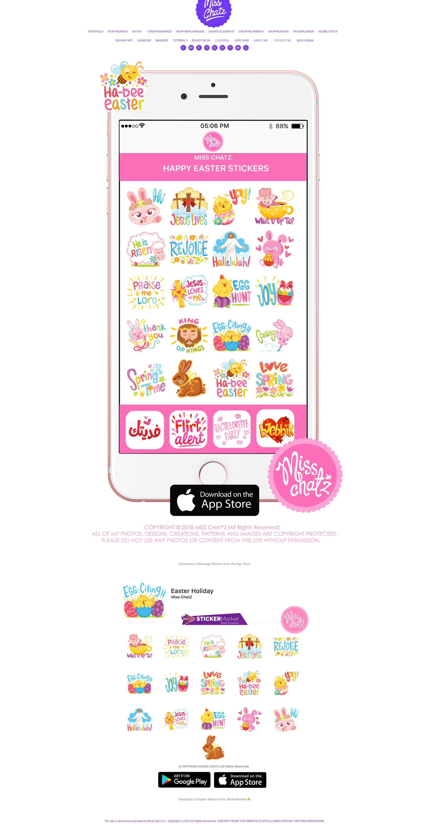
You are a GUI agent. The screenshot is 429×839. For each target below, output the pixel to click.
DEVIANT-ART (124, 40)
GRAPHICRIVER (278, 31)
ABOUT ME (261, 40)
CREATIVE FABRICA (251, 31)
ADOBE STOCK (327, 31)
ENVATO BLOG (201, 40)
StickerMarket (236, 799)
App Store (243, 564)
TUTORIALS (180, 40)
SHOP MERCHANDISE (190, 31)
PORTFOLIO (95, 31)
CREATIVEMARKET (159, 31)
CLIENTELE (222, 40)
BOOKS (137, 31)
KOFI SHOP (242, 40)
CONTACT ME (282, 40)
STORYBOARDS (117, 31)
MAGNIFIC (162, 40)
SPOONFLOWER (303, 31)
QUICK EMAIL (305, 40)
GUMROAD (144, 40)
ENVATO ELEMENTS (221, 31)
